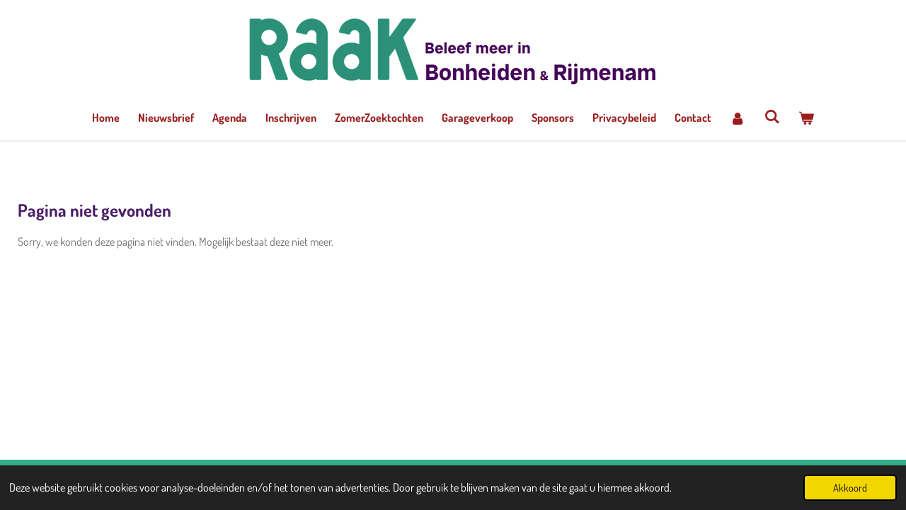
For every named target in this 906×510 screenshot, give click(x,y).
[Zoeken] (772, 116)
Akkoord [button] (850, 487)
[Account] (738, 118)
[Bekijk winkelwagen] (806, 118)
